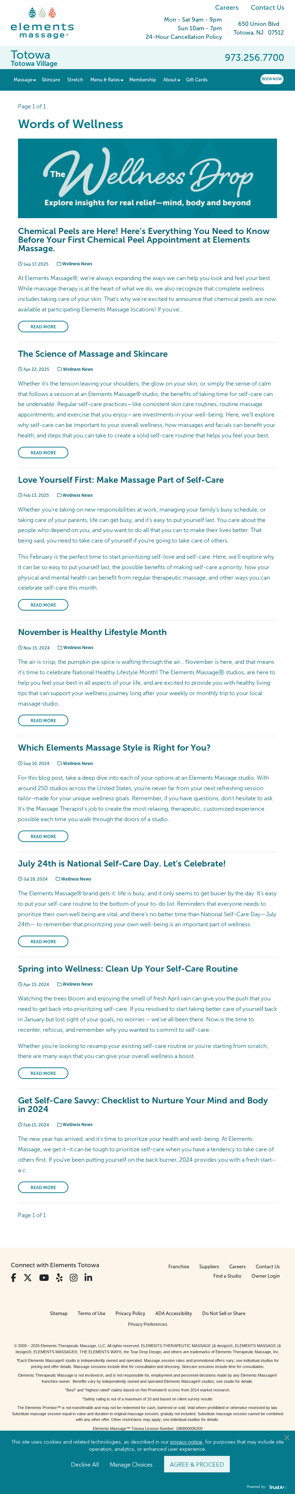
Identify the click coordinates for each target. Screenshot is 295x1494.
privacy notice (186, 1441)
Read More (43, 326)
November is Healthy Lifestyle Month (92, 632)
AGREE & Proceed (197, 1464)
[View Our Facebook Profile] (13, 1278)
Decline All (85, 1464)
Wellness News (76, 263)
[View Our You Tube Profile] (44, 1278)
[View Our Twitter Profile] (28, 1278)
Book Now (272, 79)
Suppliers (209, 1266)
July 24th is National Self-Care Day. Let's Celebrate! (122, 863)
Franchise (178, 1266)
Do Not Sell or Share (223, 1313)
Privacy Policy (130, 1313)
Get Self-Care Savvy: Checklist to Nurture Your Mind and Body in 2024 (143, 1104)
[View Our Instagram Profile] (73, 1278)
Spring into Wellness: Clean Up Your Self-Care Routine (128, 968)
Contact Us (267, 7)
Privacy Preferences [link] (147, 1324)
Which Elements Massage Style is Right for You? (114, 747)
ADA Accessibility (173, 1313)
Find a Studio (227, 1276)
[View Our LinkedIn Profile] (88, 1278)
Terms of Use (91, 1313)
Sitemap (59, 1313)
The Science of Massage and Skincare (93, 354)
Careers (227, 7)
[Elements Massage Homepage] (48, 23)
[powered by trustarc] (277, 1487)
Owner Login (265, 1276)
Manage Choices (131, 1464)
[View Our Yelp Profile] (59, 1278)
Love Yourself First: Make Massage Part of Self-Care (121, 480)
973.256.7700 (254, 58)
